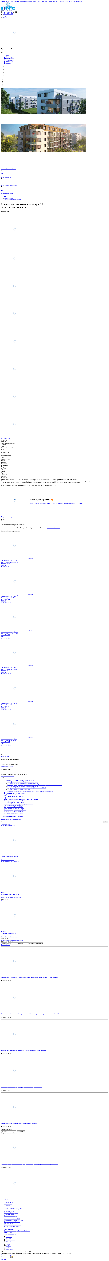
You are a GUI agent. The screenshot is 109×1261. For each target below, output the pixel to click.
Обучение (7, 1205)
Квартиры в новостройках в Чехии (14, 808)
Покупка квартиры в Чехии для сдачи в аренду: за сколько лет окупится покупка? (21, 1087)
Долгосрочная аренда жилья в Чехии (14, 800)
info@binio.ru (7, 16)
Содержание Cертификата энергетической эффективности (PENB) (26, 788)
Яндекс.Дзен (9, 1249)
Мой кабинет (78, 1)
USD (8, 438)
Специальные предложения (9, 900)
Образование (9, 61)
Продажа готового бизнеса (12, 1222)
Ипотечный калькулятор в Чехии (13, 813)
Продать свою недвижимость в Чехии (12, 940)
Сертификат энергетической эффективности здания (19, 780)
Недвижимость (10, 58)
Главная (3, 1)
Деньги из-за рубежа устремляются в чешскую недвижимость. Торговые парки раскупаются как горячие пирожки (29, 1164)
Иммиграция (9, 60)
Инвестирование (9, 1200)
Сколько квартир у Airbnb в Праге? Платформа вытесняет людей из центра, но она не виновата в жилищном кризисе (30, 977)
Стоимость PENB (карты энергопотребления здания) (22, 786)
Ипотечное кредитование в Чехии (14, 811)
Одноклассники (10, 1240)
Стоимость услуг (18, 1)
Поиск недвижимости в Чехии (13, 199)
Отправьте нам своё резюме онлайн (11, 819)
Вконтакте (9, 1237)
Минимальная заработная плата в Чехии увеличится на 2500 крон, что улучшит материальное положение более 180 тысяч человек (33, 1014)
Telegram (8, 1244)
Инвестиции (9, 57)
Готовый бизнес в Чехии (8, 825)
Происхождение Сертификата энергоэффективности (22, 783)
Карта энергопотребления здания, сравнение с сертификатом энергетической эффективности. (34, 785)
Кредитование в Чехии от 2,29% (13, 807)
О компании (9, 1)
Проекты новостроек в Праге (12, 1210)
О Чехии (44, 1)
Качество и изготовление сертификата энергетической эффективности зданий (30, 791)
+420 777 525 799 (8, 12)
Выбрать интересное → (7, 776)
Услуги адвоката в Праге (11, 1226)
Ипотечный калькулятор (11, 1213)
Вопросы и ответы (57, 1)
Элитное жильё (8, 1223)
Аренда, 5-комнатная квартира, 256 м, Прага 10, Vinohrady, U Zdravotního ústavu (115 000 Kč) (56, 503)
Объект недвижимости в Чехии (10, 861)
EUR (5, 438)
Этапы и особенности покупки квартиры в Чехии (18, 804)
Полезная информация (29, 1)
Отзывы (49, 1)
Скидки (39, 1)
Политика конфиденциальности (10, 1255)
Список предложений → (8, 766)
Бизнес (7, 55)
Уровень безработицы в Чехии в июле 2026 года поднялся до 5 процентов (19, 1123)
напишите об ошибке (53, 528)
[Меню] (2, 52)
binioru (5, 17)
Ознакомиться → (6, 756)
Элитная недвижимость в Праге (13, 805)
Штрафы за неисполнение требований (18, 789)
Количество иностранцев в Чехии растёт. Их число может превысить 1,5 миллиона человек (23, 1050)
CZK (2, 438)
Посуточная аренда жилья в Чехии (14, 802)
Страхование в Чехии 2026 (12, 1219)
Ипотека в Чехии (9, 1211)
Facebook (8, 1238)
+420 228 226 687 (8, 14)
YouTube (8, 1246)
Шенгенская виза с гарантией (12, 1225)
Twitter (8, 1247)
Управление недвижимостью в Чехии (15, 810)
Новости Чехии (67, 1)
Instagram (8, 1241)
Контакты (8, 63)
